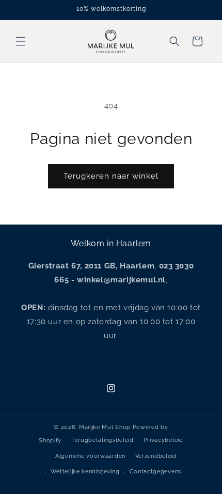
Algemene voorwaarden (90, 456)
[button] (20, 41)
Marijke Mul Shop (105, 427)
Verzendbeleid (156, 456)
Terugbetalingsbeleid (102, 440)
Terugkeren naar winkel (111, 176)
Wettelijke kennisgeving (85, 471)
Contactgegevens (156, 471)
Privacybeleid (163, 440)
